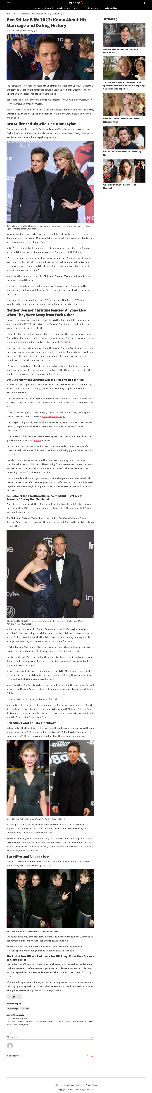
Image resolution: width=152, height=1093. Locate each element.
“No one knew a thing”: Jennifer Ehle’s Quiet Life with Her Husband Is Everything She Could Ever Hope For (124, 85)
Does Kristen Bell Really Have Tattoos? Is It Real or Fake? (123, 120)
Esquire (57, 374)
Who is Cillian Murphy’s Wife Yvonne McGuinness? (120, 51)
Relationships (111, 8)
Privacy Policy (91, 1085)
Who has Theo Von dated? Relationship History (122, 153)
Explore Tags (69, 1085)
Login (92, 1037)
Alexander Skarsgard (44, 8)
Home (9, 14)
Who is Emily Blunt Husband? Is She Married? (120, 186)
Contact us (80, 1085)
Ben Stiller (25, 1009)
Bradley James (63, 8)
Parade (37, 440)
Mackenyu (78, 8)
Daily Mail (65, 342)
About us (58, 1085)
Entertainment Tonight (53, 416)
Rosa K (11, 31)
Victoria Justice (93, 8)
